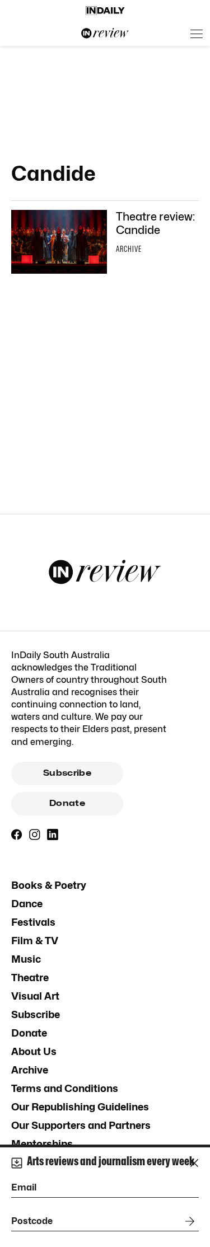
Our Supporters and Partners (81, 1125)
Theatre (30, 977)
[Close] (194, 1163)
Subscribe (67, 773)
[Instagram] (34, 834)
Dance (27, 904)
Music (26, 959)
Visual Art (35, 996)
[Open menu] (196, 33)
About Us (34, 1051)
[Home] (105, 10)
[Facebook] (16, 834)
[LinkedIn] (52, 834)
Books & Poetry (48, 885)
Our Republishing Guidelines (80, 1107)
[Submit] (187, 1221)
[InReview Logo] (105, 34)
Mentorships (42, 1144)
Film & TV (34, 940)
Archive (29, 1070)
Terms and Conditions (64, 1088)
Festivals (33, 922)
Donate (67, 803)
